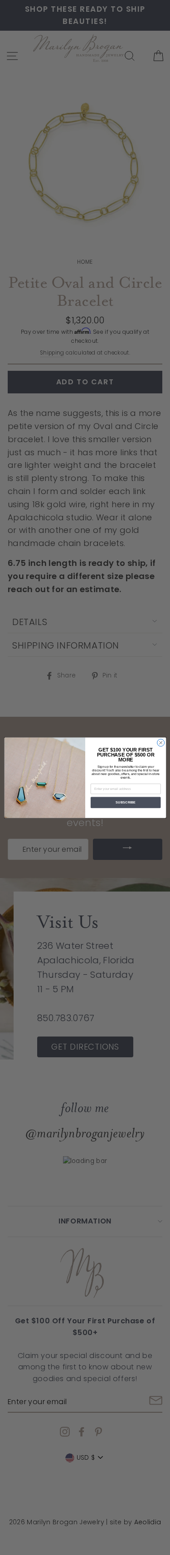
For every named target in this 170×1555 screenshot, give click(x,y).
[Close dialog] (160, 742)
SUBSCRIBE (125, 802)
